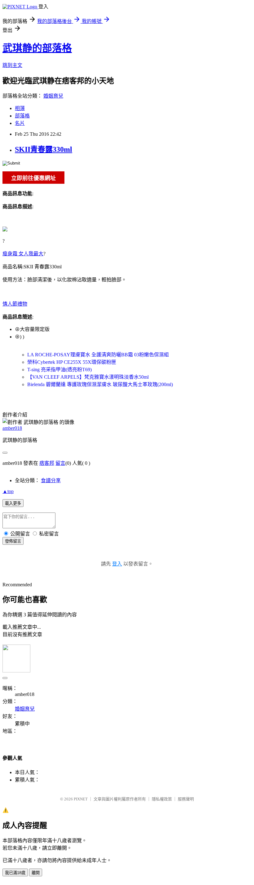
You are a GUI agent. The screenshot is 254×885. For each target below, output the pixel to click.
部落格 (22, 115)
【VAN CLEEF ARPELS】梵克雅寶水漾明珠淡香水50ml (88, 377)
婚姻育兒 (53, 96)
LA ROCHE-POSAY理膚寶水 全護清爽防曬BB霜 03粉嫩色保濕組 (98, 354)
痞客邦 (46, 463)
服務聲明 (186, 799)
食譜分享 (51, 480)
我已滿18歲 (15, 872)
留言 (60, 463)
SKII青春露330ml (43, 149)
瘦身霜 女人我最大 (22, 253)
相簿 (20, 108)
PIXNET (81, 799)
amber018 (12, 428)
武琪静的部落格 (37, 48)
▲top (8, 491)
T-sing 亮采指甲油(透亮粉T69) (59, 369)
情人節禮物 (14, 303)
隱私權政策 (162, 799)
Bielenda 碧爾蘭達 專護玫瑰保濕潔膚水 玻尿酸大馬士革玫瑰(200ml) (100, 384)
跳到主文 (12, 65)
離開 (36, 872)
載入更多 (13, 503)
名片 (20, 123)
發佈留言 (13, 541)
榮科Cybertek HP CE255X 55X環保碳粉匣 (71, 362)
